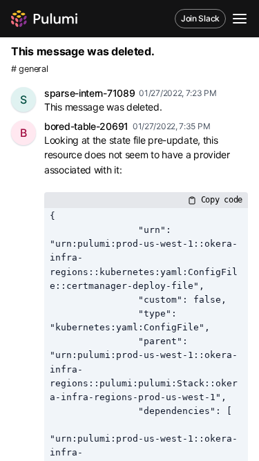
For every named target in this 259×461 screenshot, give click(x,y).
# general (29, 69)
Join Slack (200, 18)
